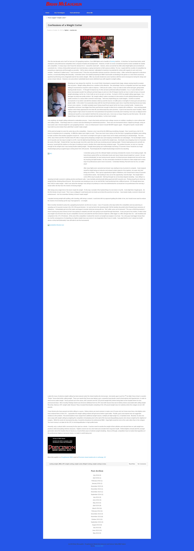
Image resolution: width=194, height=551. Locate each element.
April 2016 (96, 478)
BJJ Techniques (60, 13)
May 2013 (96, 533)
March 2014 (96, 508)
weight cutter (78, 464)
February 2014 (95, 511)
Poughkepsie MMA (67, 457)
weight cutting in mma (99, 464)
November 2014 (96, 492)
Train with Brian (73, 13)
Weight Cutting (87, 464)
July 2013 (96, 527)
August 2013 (96, 525)
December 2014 (96, 489)
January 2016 (96, 483)
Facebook (139, 4)
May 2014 (96, 503)
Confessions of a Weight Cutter (65, 25)
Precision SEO (99, 546)
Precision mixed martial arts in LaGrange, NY (92, 457)
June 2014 (96, 500)
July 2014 (96, 497)
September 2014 (96, 494)
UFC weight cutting (68, 464)
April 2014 (96, 505)
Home (47, 13)
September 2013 (96, 522)
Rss (145, 4)
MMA (60, 464)
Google (142, 4)
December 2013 (96, 514)
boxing (113, 61)
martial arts (73, 30)
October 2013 (95, 519)
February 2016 (95, 481)
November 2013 (96, 516)
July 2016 (96, 475)
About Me (90, 13)
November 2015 (96, 486)
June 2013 (95, 530)
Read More (132, 464)
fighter (66, 30)
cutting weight (53, 464)
